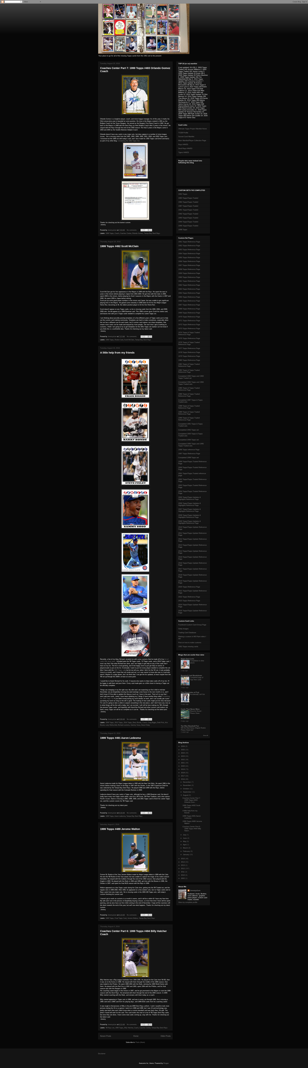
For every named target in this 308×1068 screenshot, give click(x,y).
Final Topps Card (120, 918)
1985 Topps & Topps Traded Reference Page (189, 389)
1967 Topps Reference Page (189, 305)
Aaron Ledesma (120, 816)
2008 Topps (110, 722)
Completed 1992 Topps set (188, 430)
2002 (183, 878)
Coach (117, 233)
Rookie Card (119, 340)
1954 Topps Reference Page (189, 253)
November (187, 785)
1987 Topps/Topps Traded (188, 206)
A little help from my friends (117, 352)
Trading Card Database (187, 632)
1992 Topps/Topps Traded (188, 214)
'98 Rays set (110, 1028)
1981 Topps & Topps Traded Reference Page (189, 365)
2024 (183, 753)
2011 (183, 872)
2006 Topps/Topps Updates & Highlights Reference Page (189, 504)
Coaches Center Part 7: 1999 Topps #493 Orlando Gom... (191, 800)
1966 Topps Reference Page (189, 301)
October (186, 789)
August (186, 795)
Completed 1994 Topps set (188, 440)
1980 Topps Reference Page (189, 360)
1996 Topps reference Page (188, 450)
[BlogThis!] (144, 230)
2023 (183, 756)
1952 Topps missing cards (188, 646)
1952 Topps (182, 194)
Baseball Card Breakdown (191, 675)
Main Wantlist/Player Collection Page (192, 140)
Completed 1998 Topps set (188, 457)
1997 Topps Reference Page (189, 453)
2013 (183, 865)
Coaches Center (125, 233)
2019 (183, 769)
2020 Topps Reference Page (189, 587)
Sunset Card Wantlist (186, 136)
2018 (183, 773)
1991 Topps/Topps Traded (188, 210)
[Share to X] (146, 230)
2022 (183, 759)
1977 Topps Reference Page (189, 348)
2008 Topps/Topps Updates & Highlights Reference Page (189, 516)
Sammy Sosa (135, 725)
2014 (183, 862)
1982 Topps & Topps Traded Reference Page (189, 371)
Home (135, 1036)
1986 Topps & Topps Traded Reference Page (189, 395)
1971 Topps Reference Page (189, 320)
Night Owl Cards (187, 659)
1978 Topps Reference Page (189, 352)
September (187, 792)
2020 (183, 766)
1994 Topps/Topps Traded (188, 222)
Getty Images (183, 629)
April (185, 845)
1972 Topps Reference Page (189, 324)
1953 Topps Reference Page (189, 249)
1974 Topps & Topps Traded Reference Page (189, 333)
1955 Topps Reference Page (189, 257)
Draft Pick (160, 722)
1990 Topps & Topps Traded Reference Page (189, 419)
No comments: (132, 230)
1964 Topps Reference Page (189, 293)
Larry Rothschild (111, 725)
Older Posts (166, 1036)
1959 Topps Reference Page (189, 273)
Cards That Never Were (190, 709)
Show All (205, 735)
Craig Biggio (152, 722)
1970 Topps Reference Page (189, 317)
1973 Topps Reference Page (189, 328)
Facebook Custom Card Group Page (192, 625)
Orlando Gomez (137, 233)
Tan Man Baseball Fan (190, 726)
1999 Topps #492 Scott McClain (119, 246)
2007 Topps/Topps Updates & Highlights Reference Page (189, 510)
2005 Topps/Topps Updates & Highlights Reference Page (189, 498)
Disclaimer (101, 1054)
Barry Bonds (137, 722)
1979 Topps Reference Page (189, 356)
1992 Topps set (119, 670)
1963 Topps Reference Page (189, 289)
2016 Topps (128, 722)
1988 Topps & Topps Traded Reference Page (189, 407)
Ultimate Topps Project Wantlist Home (192, 129)
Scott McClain (129, 340)
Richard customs (124, 725)
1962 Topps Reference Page (189, 285)
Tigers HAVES (183, 152)
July (184, 835)
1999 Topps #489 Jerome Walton (120, 829)
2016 (183, 779)
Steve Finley (145, 725)
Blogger (166, 1063)
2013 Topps (119, 722)
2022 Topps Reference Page (189, 597)
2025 (183, 750)
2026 (183, 746)
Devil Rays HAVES (185, 148)
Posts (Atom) (140, 1042)
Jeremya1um (195, 890)
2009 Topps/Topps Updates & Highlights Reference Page (189, 522)
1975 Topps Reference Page (189, 338)
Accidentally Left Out (197, 694)
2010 (183, 875)
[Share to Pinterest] (151, 230)
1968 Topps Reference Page (189, 309)
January (186, 854)
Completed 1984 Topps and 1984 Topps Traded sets (191, 383)
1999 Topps (110, 233)
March (185, 848)
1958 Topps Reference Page (189, 269)
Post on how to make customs (189, 642)
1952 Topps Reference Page (189, 246)
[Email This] (142, 230)
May (185, 841)
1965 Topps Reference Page (189, 297)
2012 (183, 868)
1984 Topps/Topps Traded (188, 202)
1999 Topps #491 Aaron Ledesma (120, 737)
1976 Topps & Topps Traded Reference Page (189, 343)
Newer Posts (105, 1036)
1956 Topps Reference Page (189, 261)
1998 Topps (182, 229)
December (187, 782)
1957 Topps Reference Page (189, 265)
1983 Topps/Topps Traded (188, 198)
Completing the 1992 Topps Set (129, 141)
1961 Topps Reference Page (189, 281)
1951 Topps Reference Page (189, 242)
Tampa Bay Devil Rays (152, 233)
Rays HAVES (183, 144)
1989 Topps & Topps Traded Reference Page (189, 413)
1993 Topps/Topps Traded (188, 218)
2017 (183, 776)
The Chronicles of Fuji (190, 692)
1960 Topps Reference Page (189, 277)
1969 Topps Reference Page (189, 313)
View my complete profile (187, 902)
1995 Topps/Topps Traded (188, 226)
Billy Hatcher (128, 1028)
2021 (183, 763)
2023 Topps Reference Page (189, 601)
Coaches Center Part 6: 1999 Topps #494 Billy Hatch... (192, 829)
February (186, 851)
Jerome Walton (132, 918)
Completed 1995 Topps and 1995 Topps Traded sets (191, 445)
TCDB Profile (183, 133)
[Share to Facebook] (148, 230)
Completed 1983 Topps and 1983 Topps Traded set (191, 377)
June (185, 838)
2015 (183, 859)
